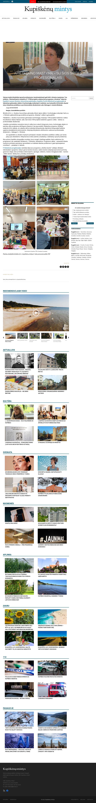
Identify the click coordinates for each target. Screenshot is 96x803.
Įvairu (6, 606)
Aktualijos (9, 350)
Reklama (85, 1)
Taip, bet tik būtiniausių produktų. (81, 212)
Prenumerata (78, 1)
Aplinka (7, 555)
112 (4, 657)
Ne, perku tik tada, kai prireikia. (80, 221)
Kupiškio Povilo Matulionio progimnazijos (51, 101)
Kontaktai (91, 1)
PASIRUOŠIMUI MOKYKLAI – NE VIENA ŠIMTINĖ (38, 1)
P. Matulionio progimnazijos (12, 148)
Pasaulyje (8, 708)
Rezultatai (90, 223)
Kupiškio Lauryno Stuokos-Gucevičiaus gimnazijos (19, 101)
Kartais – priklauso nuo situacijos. (81, 214)
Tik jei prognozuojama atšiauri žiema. (82, 216)
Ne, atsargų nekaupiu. (78, 218)
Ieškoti (91, 98)
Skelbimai (5, 799)
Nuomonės (8, 503)
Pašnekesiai (13, 799)
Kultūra (7, 401)
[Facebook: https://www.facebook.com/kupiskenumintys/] (12, 1)
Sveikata (7, 452)
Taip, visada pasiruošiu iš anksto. (81, 210)
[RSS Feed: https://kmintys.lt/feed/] (4, 790)
